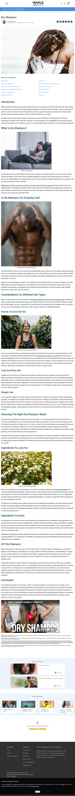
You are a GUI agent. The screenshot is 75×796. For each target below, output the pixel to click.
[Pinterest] (63, 22)
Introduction (4, 80)
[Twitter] (60, 22)
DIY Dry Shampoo (43, 92)
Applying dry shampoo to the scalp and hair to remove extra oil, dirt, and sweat (26, 185)
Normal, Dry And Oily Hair (8, 92)
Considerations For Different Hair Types (11, 89)
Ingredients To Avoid (43, 89)
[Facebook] (57, 22)
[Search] (62, 4)
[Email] (68, 22)
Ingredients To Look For (44, 86)
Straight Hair (41, 80)
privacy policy (35, 786)
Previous (2, 706)
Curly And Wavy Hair (6, 95)
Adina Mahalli (59, 685)
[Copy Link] (71, 22)
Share (37, 729)
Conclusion (41, 95)
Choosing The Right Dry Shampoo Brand (49, 83)
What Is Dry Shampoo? (7, 83)
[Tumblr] (66, 22)
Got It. (37, 791)
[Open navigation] (7, 3)
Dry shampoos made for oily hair (47, 356)
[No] (73, 786)
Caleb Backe (59, 672)
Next (73, 707)
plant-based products (61, 489)
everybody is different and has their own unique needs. (47, 299)
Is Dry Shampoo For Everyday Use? (10, 86)
